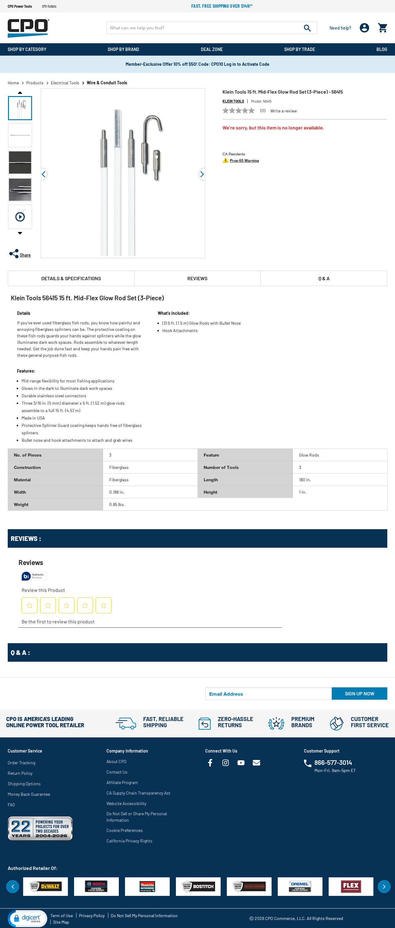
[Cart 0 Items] (382, 26)
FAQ (11, 804)
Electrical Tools (65, 82)
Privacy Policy (92, 915)
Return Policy (20, 773)
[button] (20, 108)
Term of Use (61, 915)
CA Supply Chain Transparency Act (138, 792)
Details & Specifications (71, 278)
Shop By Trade (299, 49)
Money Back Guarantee (29, 794)
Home (13, 82)
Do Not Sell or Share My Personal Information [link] (136, 817)
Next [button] (20, 233)
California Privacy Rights (129, 840)
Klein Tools (233, 101)
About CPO (116, 761)
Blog (381, 49)
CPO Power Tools (20, 6)
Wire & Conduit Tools (107, 82)
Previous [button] (20, 92)
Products (35, 82)
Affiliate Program (122, 782)
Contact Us (116, 771)
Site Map (61, 922)
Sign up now (359, 693)
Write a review (283, 111)
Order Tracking (21, 762)
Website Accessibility (126, 803)
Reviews (197, 278)
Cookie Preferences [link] (124, 830)
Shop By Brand (123, 49)
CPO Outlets (49, 6)
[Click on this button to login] (364, 28)
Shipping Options (24, 783)
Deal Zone (212, 49)
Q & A (324, 278)
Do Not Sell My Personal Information (144, 915)
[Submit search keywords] (307, 28)
